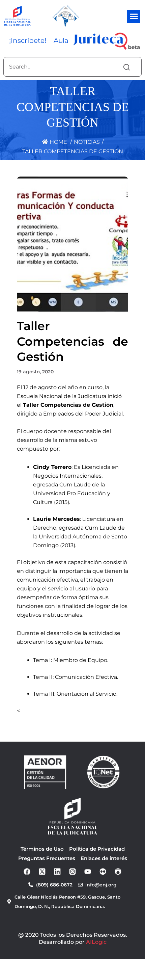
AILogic (96, 942)
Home (57, 142)
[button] (133, 16)
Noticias (87, 142)
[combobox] (59, 66)
